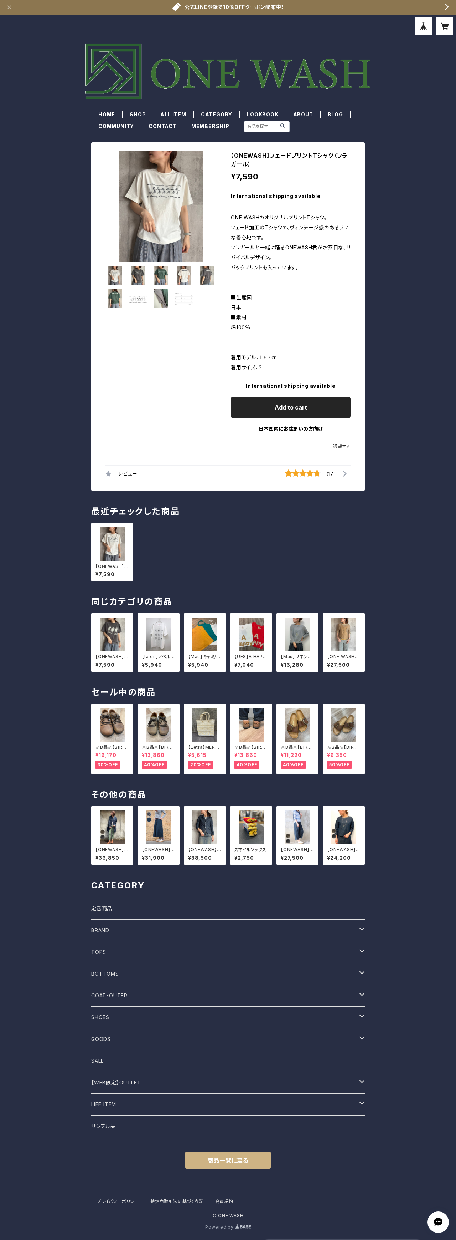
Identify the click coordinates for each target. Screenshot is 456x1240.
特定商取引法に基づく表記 (177, 1201)
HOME (106, 114)
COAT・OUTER (109, 995)
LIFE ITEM (103, 1104)
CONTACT (163, 126)
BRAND (100, 930)
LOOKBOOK (262, 114)
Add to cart (291, 407)
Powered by (220, 1227)
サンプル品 (103, 1126)
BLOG (335, 114)
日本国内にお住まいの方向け (291, 429)
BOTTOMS (105, 974)
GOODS (101, 1039)
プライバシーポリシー (118, 1201)
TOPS (98, 952)
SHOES (100, 1017)
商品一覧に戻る (228, 1160)
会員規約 (224, 1201)
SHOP (138, 114)
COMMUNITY (116, 126)
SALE (97, 1061)
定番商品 (101, 908)
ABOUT (303, 114)
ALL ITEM (173, 114)
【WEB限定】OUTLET (116, 1082)
